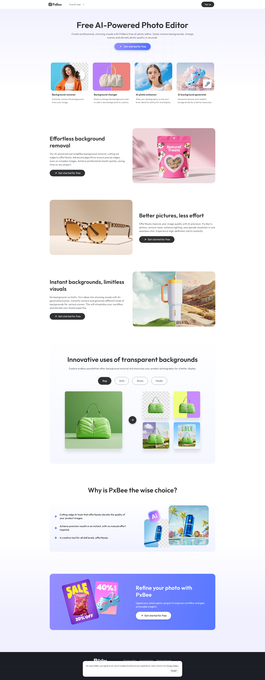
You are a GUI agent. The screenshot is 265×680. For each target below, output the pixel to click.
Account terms (146, 660)
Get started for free (135, 46)
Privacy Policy (172, 666)
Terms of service (163, 660)
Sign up (208, 4)
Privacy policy (130, 660)
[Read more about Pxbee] (55, 4)
